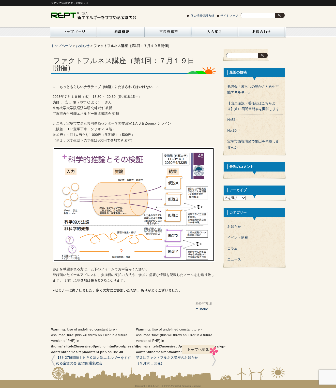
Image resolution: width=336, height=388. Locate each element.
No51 (231, 120)
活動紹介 (73, 33)
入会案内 (214, 33)
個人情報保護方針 (202, 15)
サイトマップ (229, 15)
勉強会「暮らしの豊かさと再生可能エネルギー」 (253, 89)
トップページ (61, 46)
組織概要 (121, 33)
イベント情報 (237, 237)
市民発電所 (168, 33)
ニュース (234, 259)
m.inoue (202, 309)
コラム (232, 248)
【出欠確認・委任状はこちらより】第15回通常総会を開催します (253, 106)
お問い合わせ (261, 33)
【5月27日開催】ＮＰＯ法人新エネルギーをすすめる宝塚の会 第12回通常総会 (93, 360)
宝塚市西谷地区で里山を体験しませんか (253, 144)
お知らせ (83, 46)
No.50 (232, 130)
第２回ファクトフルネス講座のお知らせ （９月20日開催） (170, 360)
